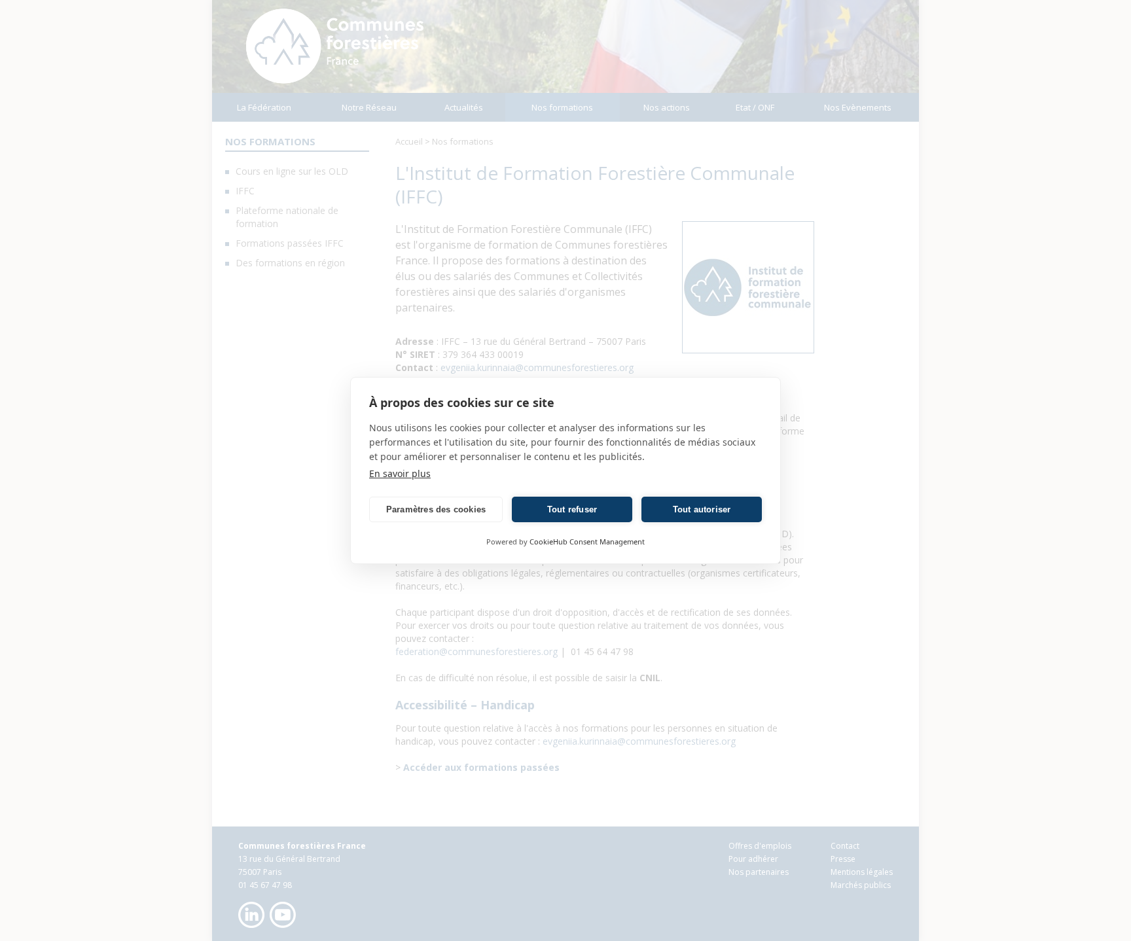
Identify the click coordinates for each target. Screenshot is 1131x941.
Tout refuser (572, 509)
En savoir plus (400, 473)
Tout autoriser (702, 509)
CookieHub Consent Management (587, 541)
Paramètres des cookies (436, 509)
